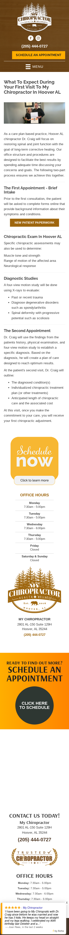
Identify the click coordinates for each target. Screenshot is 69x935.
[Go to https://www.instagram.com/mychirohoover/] (38, 38)
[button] (34, 705)
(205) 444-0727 (34, 46)
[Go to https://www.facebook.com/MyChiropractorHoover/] (31, 38)
